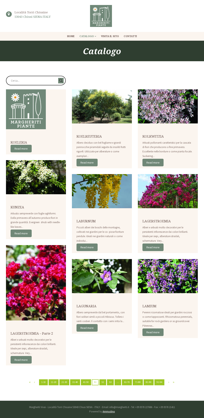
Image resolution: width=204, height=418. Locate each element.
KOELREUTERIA (89, 136)
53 (110, 382)
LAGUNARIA (86, 306)
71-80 (138, 382)
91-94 (159, 382)
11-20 (53, 382)
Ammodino (109, 411)
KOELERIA (19, 142)
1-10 (43, 382)
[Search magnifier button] (61, 80)
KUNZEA (17, 207)
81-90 (148, 382)
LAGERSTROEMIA (156, 221)
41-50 (86, 382)
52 (103, 382)
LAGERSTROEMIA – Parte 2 (32, 333)
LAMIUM (149, 306)
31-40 (75, 382)
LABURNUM (86, 221)
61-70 (127, 382)
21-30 (64, 382)
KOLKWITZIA (153, 136)
